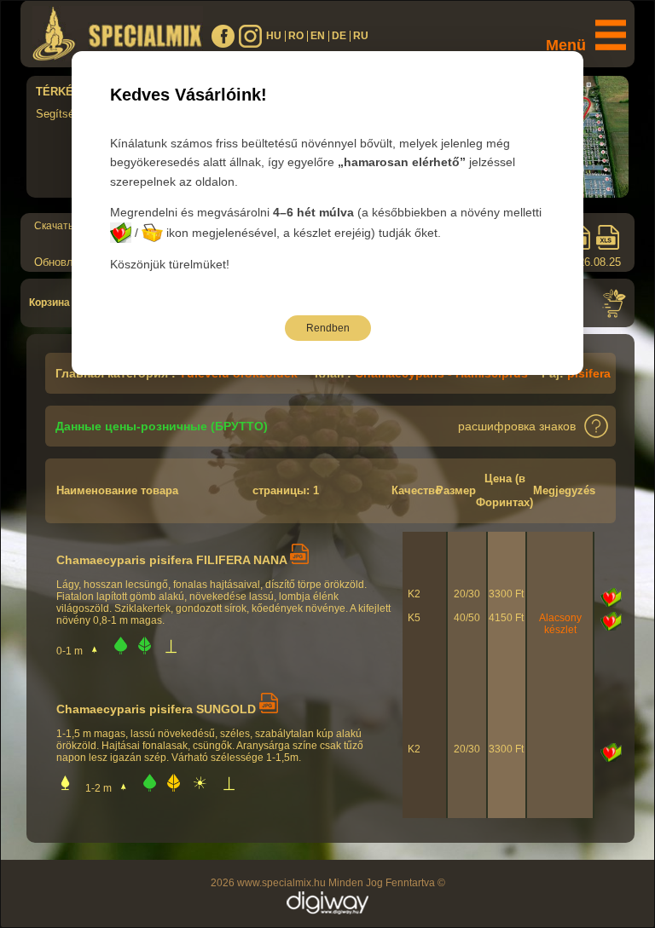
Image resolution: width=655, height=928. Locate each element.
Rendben (328, 328)
